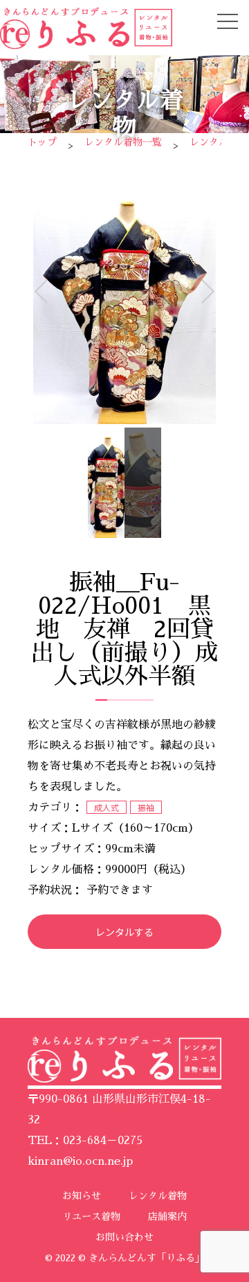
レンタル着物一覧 (123, 142)
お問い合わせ (124, 1237)
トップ (42, 142)
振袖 (146, 807)
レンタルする (124, 932)
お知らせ (81, 1196)
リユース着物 (91, 1216)
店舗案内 (167, 1216)
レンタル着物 (158, 1196)
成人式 (106, 807)
